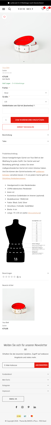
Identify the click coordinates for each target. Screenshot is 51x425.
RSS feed (42, 421)
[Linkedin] (35, 407)
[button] (3, 9)
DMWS (29, 421)
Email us (13, 399)
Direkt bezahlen (25, 127)
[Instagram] (22, 407)
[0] (47, 9)
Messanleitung (34, 213)
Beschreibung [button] (7, 135)
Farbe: (5, 88)
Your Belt (5, 68)
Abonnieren (42, 365)
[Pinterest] (28, 407)
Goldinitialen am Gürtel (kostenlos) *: (18, 105)
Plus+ (36, 421)
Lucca (4, 325)
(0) (13, 73)
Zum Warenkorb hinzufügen (29, 120)
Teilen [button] (4, 141)
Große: (6, 97)
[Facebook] (16, 407)
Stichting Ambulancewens (13, 178)
